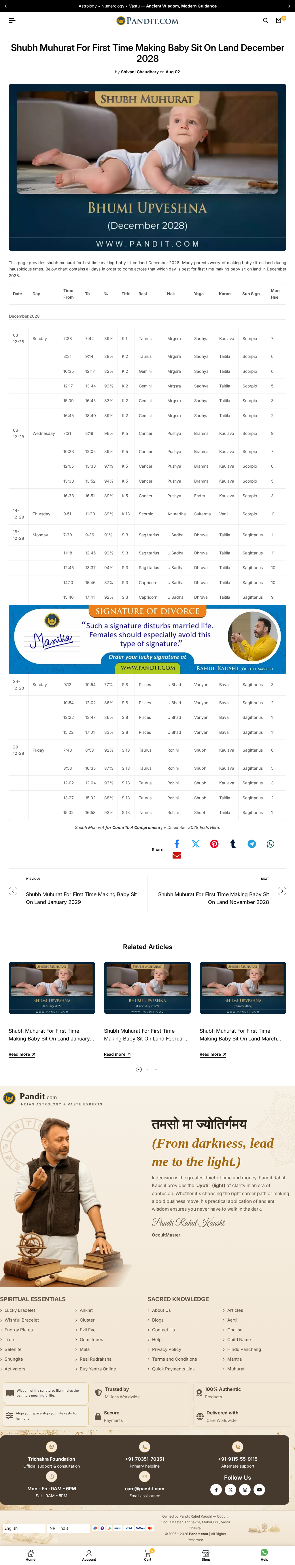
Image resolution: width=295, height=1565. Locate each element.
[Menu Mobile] (14, 20)
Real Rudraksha (95, 1359)
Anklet (86, 1310)
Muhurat (236, 1369)
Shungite (14, 1359)
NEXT (265, 878)
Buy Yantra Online (98, 1369)
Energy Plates (19, 1329)
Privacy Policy (166, 1349)
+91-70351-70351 (144, 1459)
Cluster (87, 1320)
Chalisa (234, 1329)
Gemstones (91, 1339)
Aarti (232, 1320)
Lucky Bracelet (20, 1310)
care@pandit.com (144, 1488)
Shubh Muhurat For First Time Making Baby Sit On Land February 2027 (145, 1038)
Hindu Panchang (244, 1349)
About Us (161, 1310)
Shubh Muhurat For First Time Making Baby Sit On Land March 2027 (238, 1038)
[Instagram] (245, 1489)
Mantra (234, 1359)
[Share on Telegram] (252, 844)
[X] (230, 1489)
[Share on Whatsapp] (270, 844)
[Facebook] (216, 1489)
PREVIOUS (33, 878)
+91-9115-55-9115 (238, 1459)
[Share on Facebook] (177, 844)
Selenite (13, 1349)
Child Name (239, 1339)
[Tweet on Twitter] (195, 844)
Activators (15, 1369)
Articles (235, 1310)
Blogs (158, 1320)
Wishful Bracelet (22, 1320)
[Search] (266, 20)
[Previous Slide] (7, 6)
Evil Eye (88, 1329)
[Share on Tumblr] (233, 844)
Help (157, 1339)
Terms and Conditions (174, 1359)
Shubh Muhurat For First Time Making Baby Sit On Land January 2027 (49, 1038)
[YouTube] (259, 1489)
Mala (85, 1349)
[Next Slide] (288, 6)
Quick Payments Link (173, 1369)
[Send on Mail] (177, 855)
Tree (9, 1339)
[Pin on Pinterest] (214, 844)
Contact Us (163, 1329)
